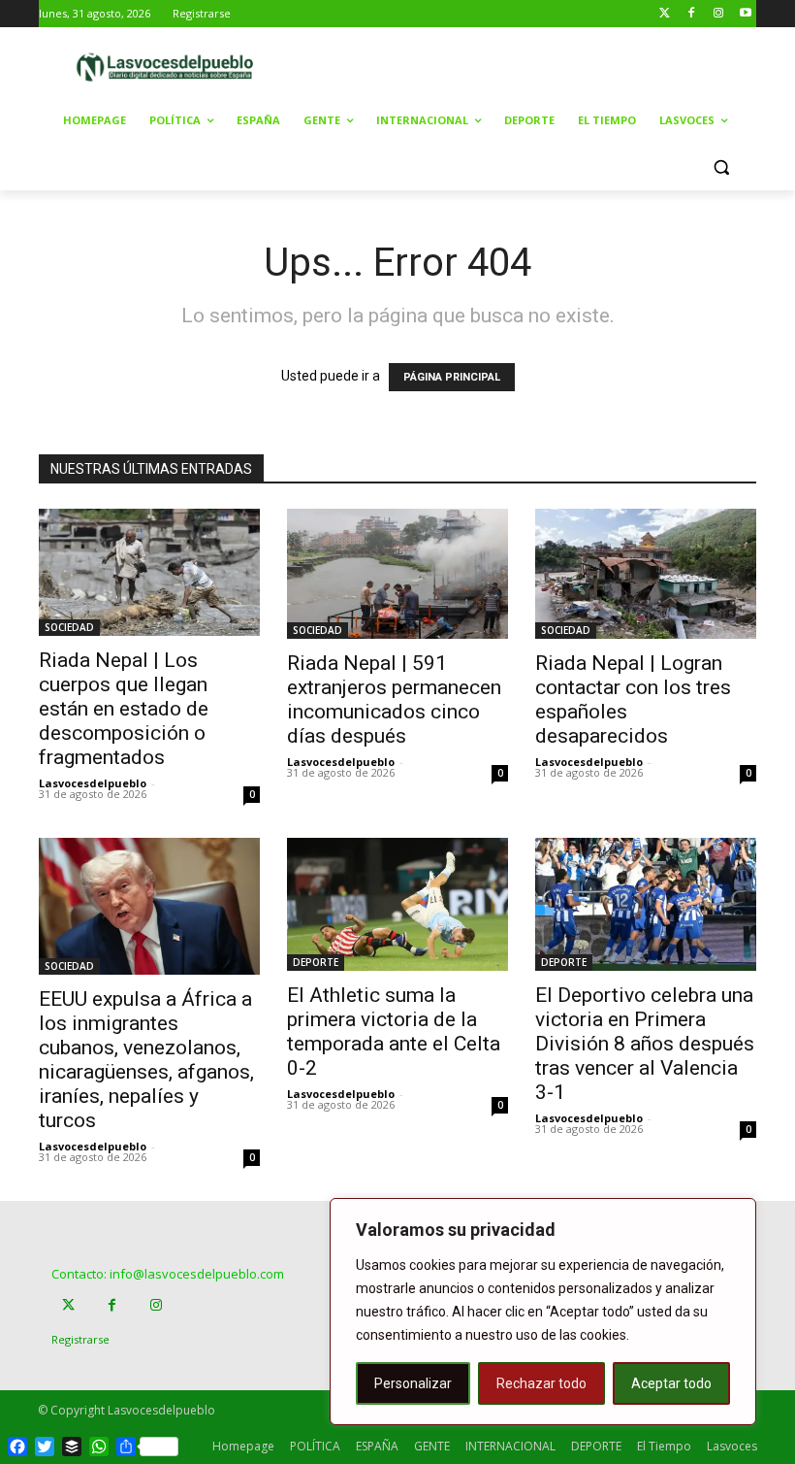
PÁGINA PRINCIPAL (451, 377)
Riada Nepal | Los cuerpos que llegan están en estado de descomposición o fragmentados (123, 709)
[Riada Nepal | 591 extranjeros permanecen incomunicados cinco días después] (397, 574)
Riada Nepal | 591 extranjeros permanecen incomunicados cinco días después (394, 699)
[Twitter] (664, 14)
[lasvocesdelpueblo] (170, 67)
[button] (721, 167)
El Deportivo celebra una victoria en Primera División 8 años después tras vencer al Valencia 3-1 (644, 1043)
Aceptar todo (671, 1383)
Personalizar (413, 1383)
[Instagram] (718, 14)
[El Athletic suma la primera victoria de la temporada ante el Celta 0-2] (397, 904)
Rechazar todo (541, 1383)
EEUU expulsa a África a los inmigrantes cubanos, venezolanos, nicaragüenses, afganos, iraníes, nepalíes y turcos (146, 1059)
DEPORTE (315, 962)
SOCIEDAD (69, 627)
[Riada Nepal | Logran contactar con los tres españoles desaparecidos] (645, 574)
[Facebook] (692, 14)
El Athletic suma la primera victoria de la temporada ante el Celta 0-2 (393, 1031)
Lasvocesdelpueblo (92, 783)
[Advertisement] (545, 65)
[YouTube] (745, 14)
